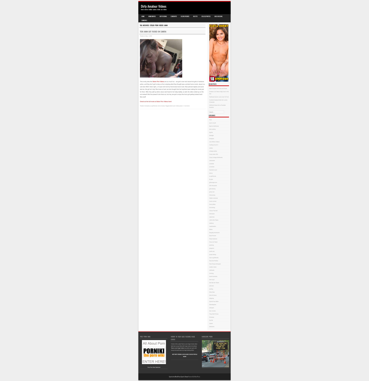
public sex (212, 251)
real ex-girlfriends (213, 257)
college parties (206, 16)
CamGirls (144, 20)
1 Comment (186, 106)
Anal (210, 119)
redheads (211, 270)
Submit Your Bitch (214, 301)
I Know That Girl (213, 210)
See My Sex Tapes (214, 282)
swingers (211, 307)
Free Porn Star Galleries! (154, 367)
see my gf (211, 279)
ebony (211, 173)
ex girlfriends (185, 16)
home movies (152, 16)
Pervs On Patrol (213, 242)
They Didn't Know (213, 314)
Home (143, 16)
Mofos (210, 229)
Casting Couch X (213, 145)
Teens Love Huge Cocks (177, 348)
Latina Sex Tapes (213, 220)
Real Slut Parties (213, 260)
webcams (211, 326)
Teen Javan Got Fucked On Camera (153, 31)
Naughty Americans (214, 232)
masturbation (212, 226)
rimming (211, 273)
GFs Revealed (213, 185)
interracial (211, 213)
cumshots (174, 16)
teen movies (212, 311)
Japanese (211, 217)
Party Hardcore (213, 239)
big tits (195, 16)
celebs (211, 148)
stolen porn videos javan (176, 106)
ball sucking (212, 129)
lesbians (211, 223)
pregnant (211, 248)
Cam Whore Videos (214, 142)
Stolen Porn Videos (158, 81)
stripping (211, 298)
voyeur (211, 323)
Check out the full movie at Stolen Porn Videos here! (156, 101)
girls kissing (218, 16)
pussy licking (212, 254)
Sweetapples (212, 304)
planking (211, 245)
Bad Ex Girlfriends (214, 126)
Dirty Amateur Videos (153, 6)
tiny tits (211, 320)
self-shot (211, 286)
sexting (211, 289)
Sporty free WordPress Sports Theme (178, 377)
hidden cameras (213, 198)
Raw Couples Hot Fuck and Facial (218, 88)
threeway (211, 317)
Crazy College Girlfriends (215, 157)
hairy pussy (212, 195)
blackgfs (211, 135)
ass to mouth (212, 123)
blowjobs (147, 106)
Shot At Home (212, 295)
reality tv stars (212, 267)
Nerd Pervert (212, 235)
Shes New (212, 292)
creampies (212, 160)
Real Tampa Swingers (215, 264)
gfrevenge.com (213, 182)
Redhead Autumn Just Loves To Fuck (219, 97)
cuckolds (211, 163)
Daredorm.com (213, 170)
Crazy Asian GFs (213, 154)
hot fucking (163, 16)
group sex (211, 192)
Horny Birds (212, 204)
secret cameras (213, 276)
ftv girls (211, 179)
